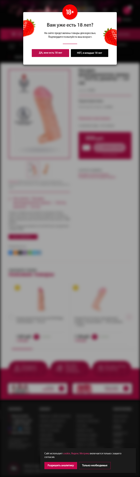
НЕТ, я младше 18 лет (89, 53)
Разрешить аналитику (61, 465)
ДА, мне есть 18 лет (50, 53)
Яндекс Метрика (80, 453)
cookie (66, 453)
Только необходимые (94, 465)
